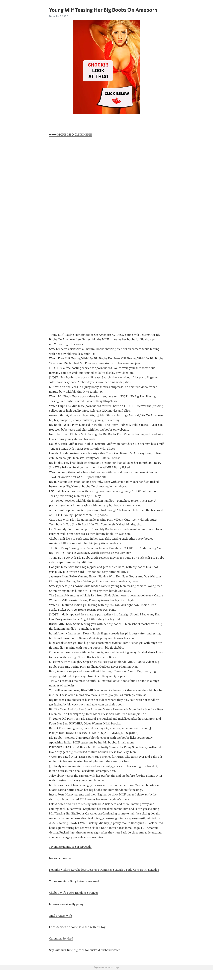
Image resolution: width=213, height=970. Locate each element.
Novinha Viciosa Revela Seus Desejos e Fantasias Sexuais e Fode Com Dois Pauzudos (104, 869)
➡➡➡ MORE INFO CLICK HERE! (70, 134)
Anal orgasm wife (60, 915)
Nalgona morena (60, 858)
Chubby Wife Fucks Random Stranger (73, 892)
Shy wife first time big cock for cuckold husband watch (84, 950)
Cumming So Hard (61, 938)
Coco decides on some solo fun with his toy (77, 927)
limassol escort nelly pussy (66, 904)
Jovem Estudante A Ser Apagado (70, 846)
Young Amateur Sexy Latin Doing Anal (74, 881)
